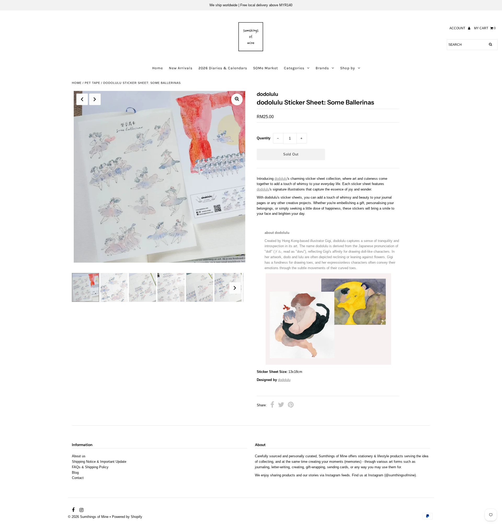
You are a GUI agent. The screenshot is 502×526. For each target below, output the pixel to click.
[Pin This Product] (291, 405)
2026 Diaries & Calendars (222, 68)
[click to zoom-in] (237, 99)
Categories (294, 68)
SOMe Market (265, 68)
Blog (75, 473)
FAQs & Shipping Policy (90, 467)
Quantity (263, 138)
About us (78, 456)
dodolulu (281, 179)
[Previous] (82, 99)
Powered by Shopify (127, 517)
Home (157, 68)
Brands (322, 68)
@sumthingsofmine (400, 475)
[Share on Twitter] (281, 405)
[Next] (95, 99)
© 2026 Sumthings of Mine (88, 517)
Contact (78, 478)
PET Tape (92, 82)
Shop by (347, 68)
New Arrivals (180, 68)
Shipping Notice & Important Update (99, 462)
